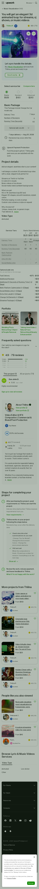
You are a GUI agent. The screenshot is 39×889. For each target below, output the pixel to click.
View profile (20, 408)
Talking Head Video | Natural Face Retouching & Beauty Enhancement (28, 331)
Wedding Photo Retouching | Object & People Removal (9, 329)
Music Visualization (15, 67)
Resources (7, 800)
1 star (4, 367)
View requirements (13, 515)
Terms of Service (9, 845)
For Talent (6, 793)
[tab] (10, 374)
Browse (29, 3)
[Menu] (3, 3)
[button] (16, 26)
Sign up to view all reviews (12, 392)
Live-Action (25, 769)
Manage (31, 883)
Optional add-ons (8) (16, 128)
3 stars (4, 363)
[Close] (34, 857)
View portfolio (21, 411)
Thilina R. (9, 26)
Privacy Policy (8, 850)
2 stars (4, 365)
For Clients (7, 785)
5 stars (4, 359)
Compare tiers (29, 86)
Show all (12, 561)
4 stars (4, 361)
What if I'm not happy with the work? (20, 574)
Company (6, 808)
